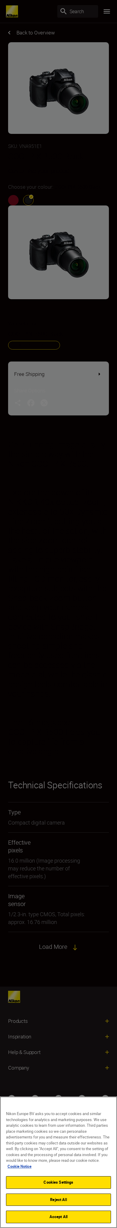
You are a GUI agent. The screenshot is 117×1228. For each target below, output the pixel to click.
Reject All (58, 1199)
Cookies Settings (58, 1182)
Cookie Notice (20, 1166)
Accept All (59, 1216)
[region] (58, 1162)
